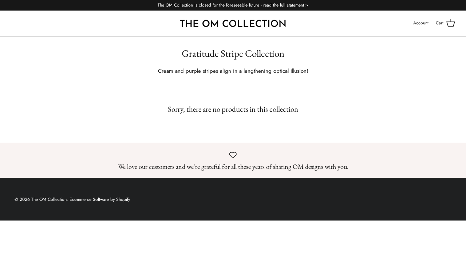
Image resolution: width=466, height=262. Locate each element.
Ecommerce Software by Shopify (100, 199)
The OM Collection (49, 199)
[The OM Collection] (233, 23)
